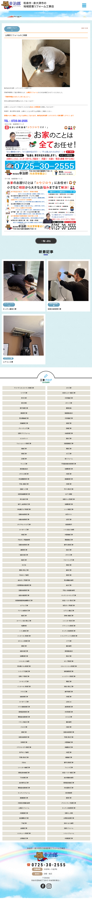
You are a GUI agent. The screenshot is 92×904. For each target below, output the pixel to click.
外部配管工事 (24, 813)
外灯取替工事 (69, 712)
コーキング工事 (24, 681)
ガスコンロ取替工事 (24, 641)
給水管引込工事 (24, 783)
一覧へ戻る (46, 241)
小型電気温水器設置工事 (24, 585)
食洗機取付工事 (24, 818)
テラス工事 (24, 691)
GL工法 (24, 565)
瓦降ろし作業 (69, 813)
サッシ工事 (24, 464)
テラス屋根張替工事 (24, 707)
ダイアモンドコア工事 (24, 524)
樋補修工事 (68, 757)
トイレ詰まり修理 (68, 529)
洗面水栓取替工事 (68, 732)
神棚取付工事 (69, 747)
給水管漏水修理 (68, 777)
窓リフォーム (69, 459)
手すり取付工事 (68, 489)
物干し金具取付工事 (24, 504)
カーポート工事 (24, 529)
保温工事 (68, 423)
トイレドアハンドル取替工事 (68, 636)
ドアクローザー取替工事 (24, 747)
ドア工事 (68, 641)
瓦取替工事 (24, 742)
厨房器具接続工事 (68, 783)
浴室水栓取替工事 (53, 304)
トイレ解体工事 (24, 631)
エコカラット (24, 438)
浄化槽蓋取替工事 (24, 479)
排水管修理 (68, 793)
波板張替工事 (24, 696)
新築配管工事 (69, 479)
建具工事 (24, 560)
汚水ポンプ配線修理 (24, 540)
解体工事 (68, 570)
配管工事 (68, 798)
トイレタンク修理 (24, 661)
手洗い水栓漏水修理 (69, 590)
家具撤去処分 (24, 469)
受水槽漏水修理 (68, 580)
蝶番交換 (68, 408)
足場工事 (24, 459)
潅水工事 (68, 550)
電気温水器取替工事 (24, 717)
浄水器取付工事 (68, 788)
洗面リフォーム (68, 828)
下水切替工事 (24, 777)
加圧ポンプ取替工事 (69, 605)
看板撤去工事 (69, 540)
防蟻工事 (68, 428)
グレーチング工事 (24, 428)
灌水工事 (68, 438)
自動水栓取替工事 (24, 519)
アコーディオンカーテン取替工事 (24, 388)
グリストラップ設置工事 (68, 803)
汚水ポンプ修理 (24, 575)
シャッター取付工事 (69, 621)
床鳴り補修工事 (68, 615)
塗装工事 (24, 732)
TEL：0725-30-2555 (15, 121)
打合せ (24, 762)
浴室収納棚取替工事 (24, 494)
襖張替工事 (24, 413)
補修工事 (24, 448)
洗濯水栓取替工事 (24, 514)
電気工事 (68, 448)
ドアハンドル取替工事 (68, 626)
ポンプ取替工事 (68, 661)
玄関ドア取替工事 (24, 676)
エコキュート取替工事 (24, 833)
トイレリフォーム (68, 833)
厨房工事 (68, 575)
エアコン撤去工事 (68, 610)
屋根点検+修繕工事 (23, 772)
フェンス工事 (69, 767)
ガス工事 (68, 388)
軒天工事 (24, 398)
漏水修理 (68, 646)
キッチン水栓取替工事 (68, 631)
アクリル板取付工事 (24, 610)
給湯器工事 (24, 828)
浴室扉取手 (68, 524)
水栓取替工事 (69, 433)
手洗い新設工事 (24, 484)
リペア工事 (24, 393)
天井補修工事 (69, 398)
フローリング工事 (68, 560)
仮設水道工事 (24, 555)
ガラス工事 (68, 555)
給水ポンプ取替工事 (24, 580)
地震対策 (24, 626)
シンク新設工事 (68, 509)
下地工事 (24, 823)
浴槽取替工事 (69, 469)
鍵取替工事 (24, 550)
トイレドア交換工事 (24, 671)
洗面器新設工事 (68, 443)
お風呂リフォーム (12, 29)
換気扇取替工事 (68, 671)
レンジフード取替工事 (68, 676)
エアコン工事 (8, 358)
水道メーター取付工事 (68, 600)
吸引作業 (24, 403)
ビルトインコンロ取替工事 (69, 666)
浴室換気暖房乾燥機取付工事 (23, 600)
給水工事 (68, 585)
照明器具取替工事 (24, 712)
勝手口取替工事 (68, 545)
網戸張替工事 (69, 691)
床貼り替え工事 (68, 686)
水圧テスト (68, 514)
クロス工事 (24, 727)
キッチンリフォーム (9, 304)
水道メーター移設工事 (68, 772)
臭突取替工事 (69, 707)
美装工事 (24, 453)
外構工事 (68, 484)
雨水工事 (68, 656)
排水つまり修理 (68, 823)
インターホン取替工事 (24, 636)
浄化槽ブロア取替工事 (24, 509)
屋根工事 (24, 646)
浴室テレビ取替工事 (69, 499)
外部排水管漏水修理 (24, 803)
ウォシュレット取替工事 (24, 443)
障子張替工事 (24, 408)
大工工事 (68, 453)
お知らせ (68, 702)
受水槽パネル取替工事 (24, 666)
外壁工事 (68, 474)
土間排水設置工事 (68, 818)
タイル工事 (68, 717)
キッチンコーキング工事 (68, 595)
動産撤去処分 (69, 413)
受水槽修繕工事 (24, 418)
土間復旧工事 (24, 838)
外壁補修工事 (69, 534)
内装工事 (68, 727)
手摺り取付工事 (68, 737)
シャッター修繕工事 (24, 767)
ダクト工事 (68, 403)
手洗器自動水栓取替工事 (68, 464)
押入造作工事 (24, 499)
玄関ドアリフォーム (24, 433)
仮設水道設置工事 (24, 595)
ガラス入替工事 (24, 474)
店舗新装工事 (24, 423)
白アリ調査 (68, 494)
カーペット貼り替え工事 (24, 621)
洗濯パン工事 (24, 489)
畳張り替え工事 (24, 570)
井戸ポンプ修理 (24, 752)
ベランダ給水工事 (24, 722)
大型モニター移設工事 (68, 393)
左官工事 (68, 519)
